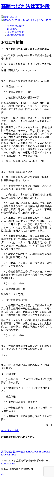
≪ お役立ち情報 (10, 430)
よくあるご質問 (15, 32)
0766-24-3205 (8, 463)
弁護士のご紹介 (15, 25)
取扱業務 (12, 29)
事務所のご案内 (15, 35)
